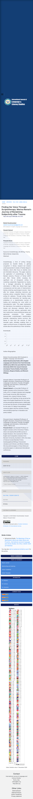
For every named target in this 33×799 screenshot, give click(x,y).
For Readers (5, 580)
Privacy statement (16, 796)
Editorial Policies (16, 792)
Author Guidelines (6, 569)
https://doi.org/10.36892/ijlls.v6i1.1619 (13, 216)
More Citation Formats (9, 484)
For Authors (5, 583)
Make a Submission (16, 556)
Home (3, 202)
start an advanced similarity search (19, 549)
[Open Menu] (2, 94)
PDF (17, 456)
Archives (9, 202)
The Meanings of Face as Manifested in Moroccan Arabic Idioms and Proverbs (17, 540)
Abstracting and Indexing (8, 566)
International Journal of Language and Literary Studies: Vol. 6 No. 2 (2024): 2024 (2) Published (18, 543)
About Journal (5, 562)
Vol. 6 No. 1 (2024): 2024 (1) (20, 202)
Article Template (6, 573)
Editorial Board (16, 790)
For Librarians (5, 587)
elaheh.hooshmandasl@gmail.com (13, 225)
